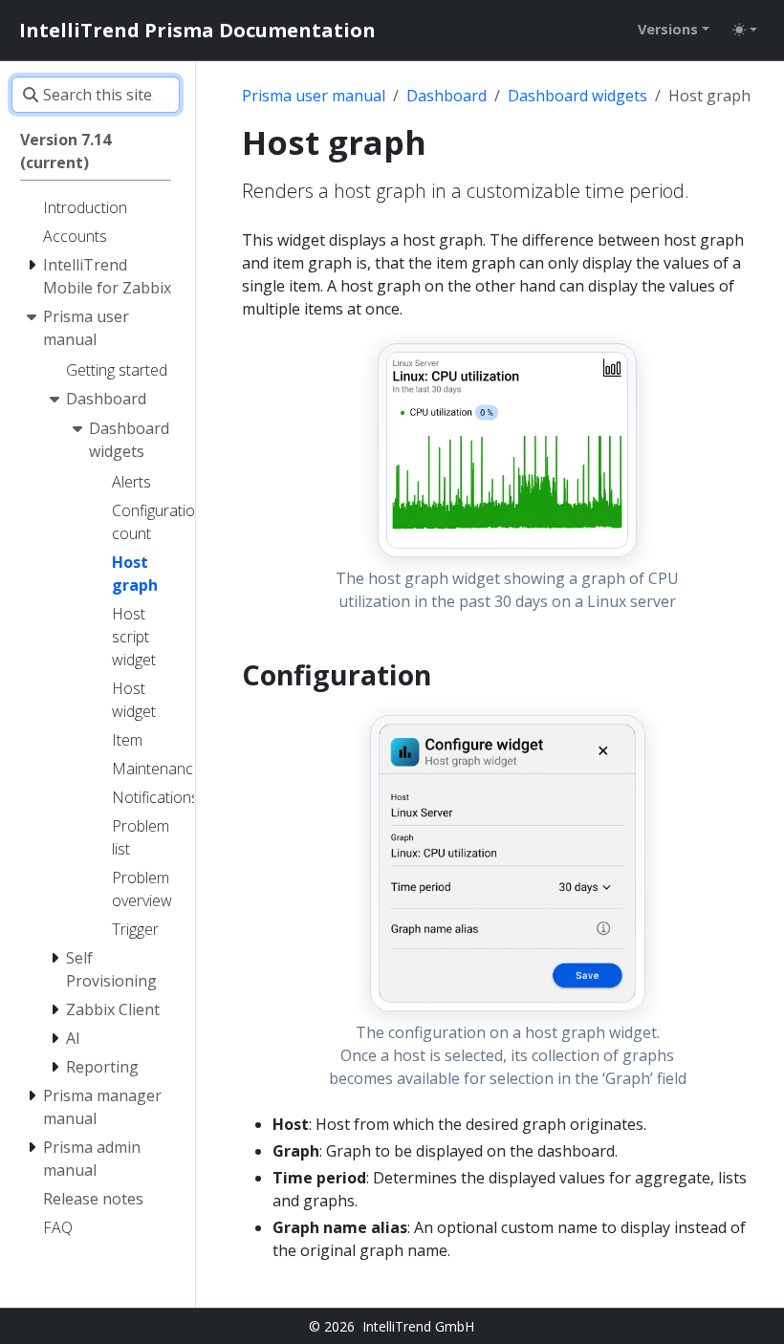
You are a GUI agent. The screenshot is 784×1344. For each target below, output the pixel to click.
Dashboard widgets (577, 95)
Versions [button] (668, 29)
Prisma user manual (313, 95)
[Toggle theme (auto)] (745, 29)
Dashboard (446, 95)
